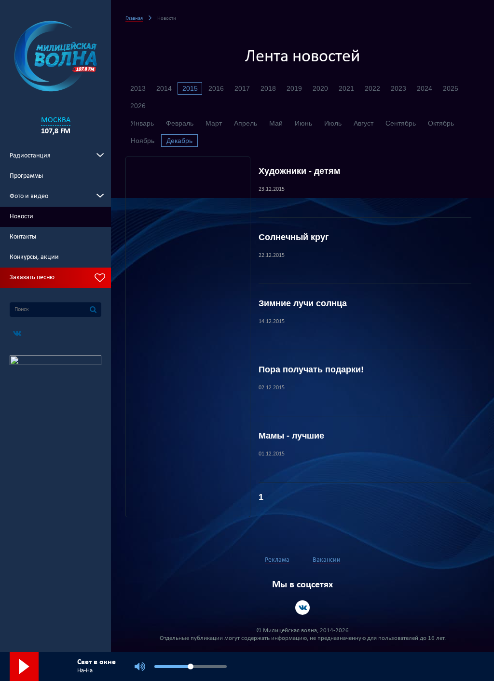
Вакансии (327, 560)
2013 (138, 88)
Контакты (23, 237)
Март (214, 123)
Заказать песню (32, 277)
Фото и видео (29, 196)
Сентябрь (400, 123)
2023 (398, 88)
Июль (333, 123)
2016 (216, 88)
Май (276, 123)
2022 (372, 88)
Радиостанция (30, 155)
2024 (424, 88)
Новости (21, 216)
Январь (142, 123)
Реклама (277, 560)
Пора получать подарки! (311, 369)
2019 (294, 88)
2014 (164, 88)
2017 (242, 88)
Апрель (245, 123)
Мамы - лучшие (291, 435)
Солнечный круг (294, 237)
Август (363, 123)
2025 (450, 88)
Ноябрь (142, 140)
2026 (138, 106)
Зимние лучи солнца (303, 303)
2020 (320, 88)
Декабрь (179, 140)
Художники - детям (299, 171)
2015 (190, 88)
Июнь (303, 123)
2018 (268, 88)
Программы (26, 176)
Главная (134, 18)
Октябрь (441, 123)
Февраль (179, 123)
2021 (346, 88)
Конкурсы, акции (34, 257)
